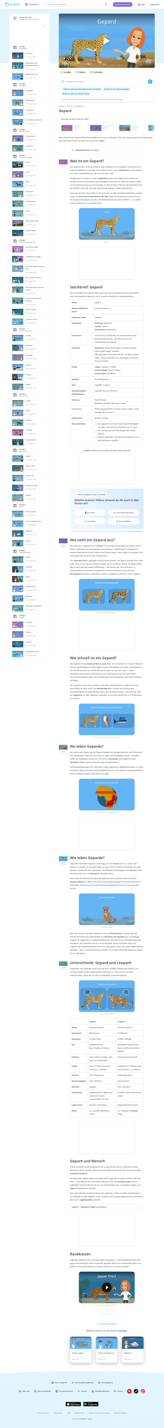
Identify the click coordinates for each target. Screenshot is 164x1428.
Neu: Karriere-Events (123, 4)
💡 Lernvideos (90, 521)
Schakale (134, 1111)
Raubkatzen (79, 106)
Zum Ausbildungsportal (84, 1382)
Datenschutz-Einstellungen (99, 1413)
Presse (119, 1391)
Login (142, 4)
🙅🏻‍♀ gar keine (90, 512)
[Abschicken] (150, 81)
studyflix (14, 4)
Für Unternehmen (66, 1391)
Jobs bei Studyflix (44, 1391)
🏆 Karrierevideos (123, 521)
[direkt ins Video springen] (107, 223)
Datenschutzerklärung (136, 531)
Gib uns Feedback (120, 1413)
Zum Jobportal (107, 1382)
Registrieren (155, 4)
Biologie (62, 106)
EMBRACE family (86, 1419)
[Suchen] (106, 4)
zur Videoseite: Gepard (108, 1324)
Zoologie (70, 106)
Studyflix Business (102, 1391)
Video (101, 141)
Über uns (26, 1391)
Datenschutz (79, 1413)
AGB (68, 1413)
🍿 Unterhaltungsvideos (123, 512)
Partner (84, 1391)
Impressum (58, 1413)
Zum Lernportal (61, 1382)
